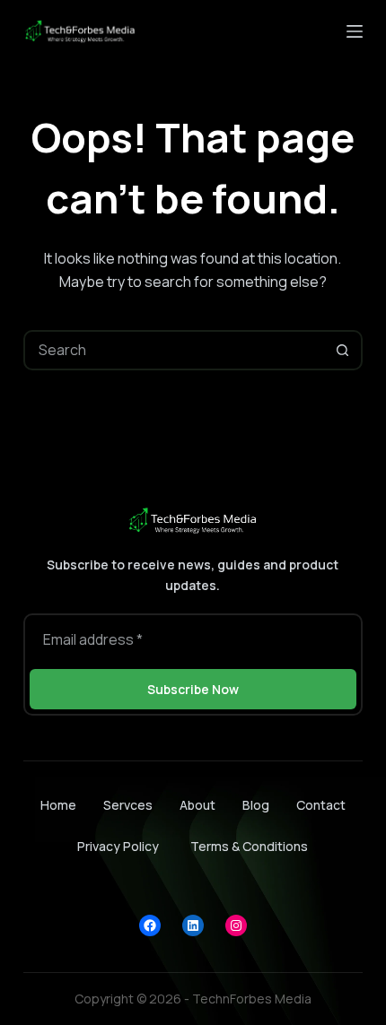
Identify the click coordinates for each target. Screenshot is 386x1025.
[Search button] (342, 350)
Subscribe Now (193, 689)
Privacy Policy (118, 846)
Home (58, 805)
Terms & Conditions (249, 846)
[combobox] (174, 350)
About (197, 805)
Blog (255, 805)
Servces (128, 805)
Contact (321, 805)
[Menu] (355, 31)
